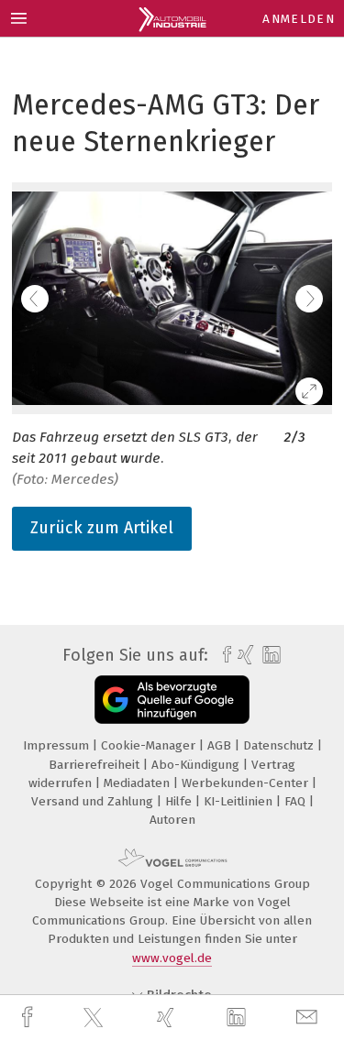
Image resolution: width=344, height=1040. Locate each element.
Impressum (58, 745)
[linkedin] (238, 1018)
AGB (221, 745)
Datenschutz (280, 745)
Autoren (172, 819)
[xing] (168, 1017)
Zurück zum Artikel (101, 528)
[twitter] (95, 1018)
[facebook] (29, 1017)
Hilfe (180, 801)
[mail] (309, 1017)
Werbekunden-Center (247, 783)
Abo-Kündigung (197, 764)
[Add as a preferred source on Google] (172, 699)
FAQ (296, 801)
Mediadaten (138, 783)
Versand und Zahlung (94, 801)
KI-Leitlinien (240, 801)
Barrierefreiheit (96, 764)
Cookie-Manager (150, 745)
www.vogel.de (172, 958)
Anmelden (298, 19)
